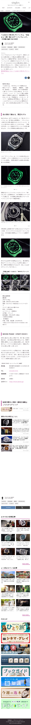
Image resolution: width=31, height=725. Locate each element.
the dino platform (17, 723)
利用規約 (10, 720)
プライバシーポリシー (18, 720)
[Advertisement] (15, 467)
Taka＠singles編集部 (9, 43)
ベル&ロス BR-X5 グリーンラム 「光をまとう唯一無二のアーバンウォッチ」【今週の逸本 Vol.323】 (15, 37)
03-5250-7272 (13, 371)
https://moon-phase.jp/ (16, 381)
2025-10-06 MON (9, 44)
